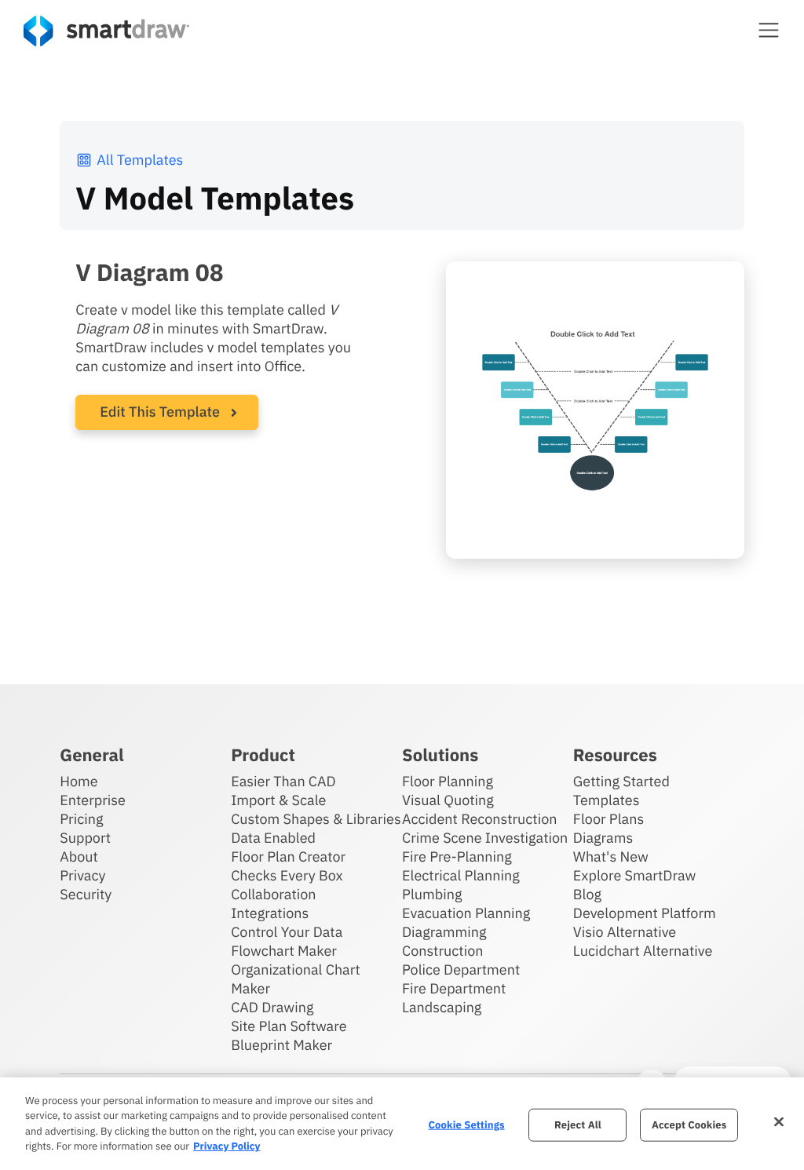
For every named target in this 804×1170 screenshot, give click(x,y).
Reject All (577, 1125)
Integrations (270, 913)
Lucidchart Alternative (643, 951)
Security (85, 894)
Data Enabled (273, 838)
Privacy (82, 875)
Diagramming (444, 932)
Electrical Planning (461, 875)
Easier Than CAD (283, 781)
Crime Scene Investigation (485, 838)
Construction (442, 951)
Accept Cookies (689, 1125)
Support (85, 838)
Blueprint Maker (281, 1045)
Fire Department (454, 988)
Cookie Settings (467, 1125)
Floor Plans (608, 819)
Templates (606, 800)
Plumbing (432, 894)
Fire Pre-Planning (457, 856)
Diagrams (603, 838)
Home (78, 781)
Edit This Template (160, 412)
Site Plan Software (288, 1026)
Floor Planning (447, 781)
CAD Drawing (272, 1007)
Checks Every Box (287, 875)
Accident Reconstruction (479, 819)
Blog (587, 894)
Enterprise (93, 800)
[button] (768, 30)
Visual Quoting (448, 800)
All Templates (140, 160)
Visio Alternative (624, 932)
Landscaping (441, 1007)
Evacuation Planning (466, 913)
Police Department (461, 969)
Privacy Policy (226, 1146)
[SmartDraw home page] (106, 31)
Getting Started (621, 781)
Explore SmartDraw (634, 875)
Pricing (81, 819)
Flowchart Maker (284, 951)
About (79, 856)
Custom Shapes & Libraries (316, 819)
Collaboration (273, 894)
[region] (402, 1123)
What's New (611, 856)
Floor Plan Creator (288, 856)
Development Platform (644, 913)
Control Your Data (286, 932)
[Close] (779, 1121)
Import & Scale (278, 800)
